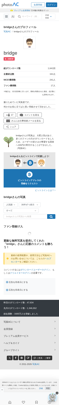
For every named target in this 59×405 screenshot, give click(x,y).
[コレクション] (36, 402)
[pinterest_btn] (22, 358)
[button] (38, 4)
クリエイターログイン (20, 273)
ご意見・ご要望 (43, 358)
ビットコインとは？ (45, 190)
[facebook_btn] (15, 358)
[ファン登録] (23, 402)
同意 (48, 388)
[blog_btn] (28, 358)
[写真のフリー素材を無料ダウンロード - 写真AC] (10, 4)
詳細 (41, 388)
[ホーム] (10, 402)
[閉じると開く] (2, 389)
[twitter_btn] (10, 358)
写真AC (7, 31)
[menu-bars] (6, 16)
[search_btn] (19, 16)
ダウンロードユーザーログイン (35, 269)
